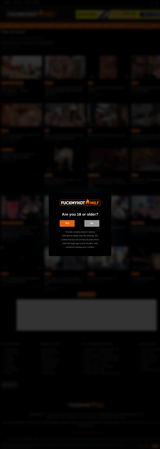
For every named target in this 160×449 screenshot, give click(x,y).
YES (67, 223)
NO (91, 223)
